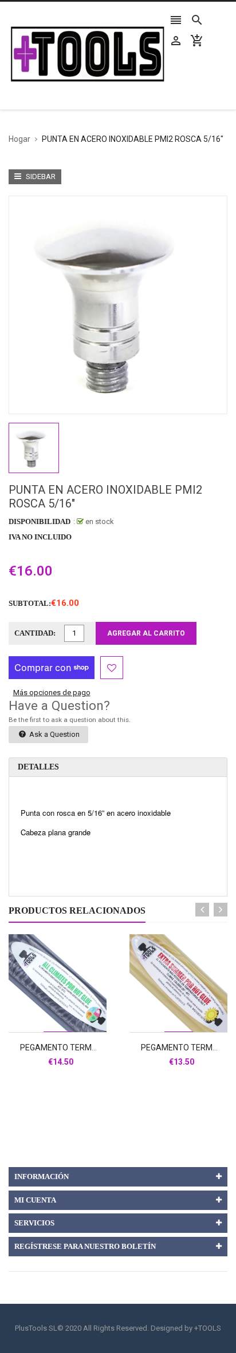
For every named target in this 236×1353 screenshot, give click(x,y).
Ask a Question (53, 734)
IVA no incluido (40, 537)
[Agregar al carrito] (70, 1020)
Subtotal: (30, 603)
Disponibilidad (39, 521)
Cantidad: (35, 633)
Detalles (38, 767)
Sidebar (40, 176)
